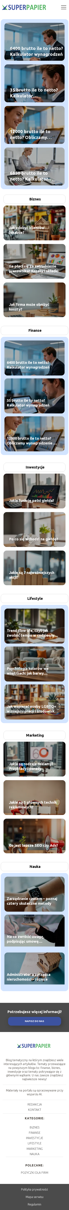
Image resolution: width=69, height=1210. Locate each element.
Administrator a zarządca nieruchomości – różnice (28, 976)
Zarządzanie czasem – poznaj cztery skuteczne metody (32, 900)
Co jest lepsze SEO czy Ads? (33, 845)
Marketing (35, 735)
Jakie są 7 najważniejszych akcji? (31, 574)
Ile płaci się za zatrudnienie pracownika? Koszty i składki (33, 268)
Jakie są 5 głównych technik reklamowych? (33, 804)
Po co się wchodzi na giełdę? (33, 539)
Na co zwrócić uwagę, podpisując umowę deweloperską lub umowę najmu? (29, 939)
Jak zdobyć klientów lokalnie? (26, 230)
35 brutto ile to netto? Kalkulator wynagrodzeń (34, 93)
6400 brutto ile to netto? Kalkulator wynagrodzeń (36, 51)
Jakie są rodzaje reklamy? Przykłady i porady (31, 766)
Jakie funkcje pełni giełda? (31, 500)
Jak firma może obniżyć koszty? (29, 306)
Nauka (34, 866)
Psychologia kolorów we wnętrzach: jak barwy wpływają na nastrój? (28, 670)
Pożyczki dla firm (34, 1172)
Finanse (35, 330)
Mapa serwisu (34, 1197)
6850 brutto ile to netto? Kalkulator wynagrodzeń (29, 176)
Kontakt (34, 1109)
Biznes (35, 199)
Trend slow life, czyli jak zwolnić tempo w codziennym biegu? (32, 633)
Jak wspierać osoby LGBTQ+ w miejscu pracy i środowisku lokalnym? (31, 708)
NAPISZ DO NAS (34, 1021)
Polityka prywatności (34, 1189)
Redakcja (34, 1104)
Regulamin (34, 1204)
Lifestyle (35, 598)
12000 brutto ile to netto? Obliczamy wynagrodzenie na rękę (30, 134)
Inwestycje (35, 467)
